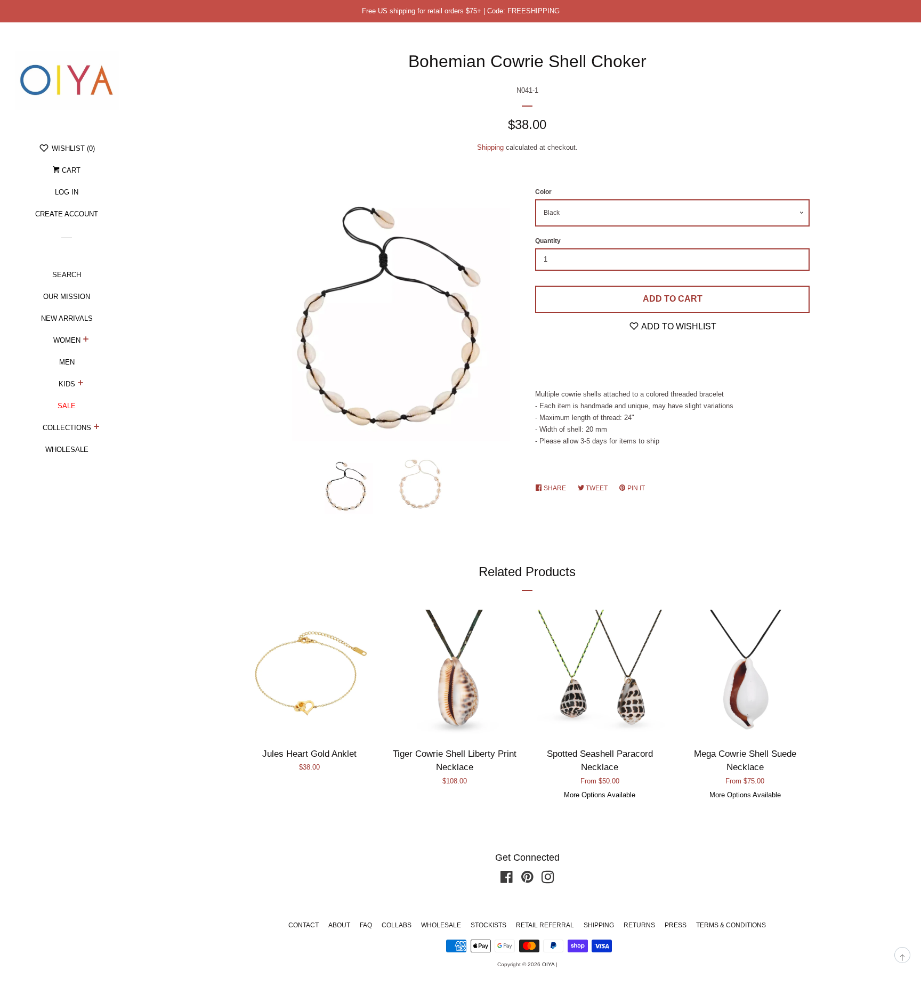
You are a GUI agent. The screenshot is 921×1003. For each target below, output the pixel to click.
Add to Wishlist (678, 326)
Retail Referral (545, 925)
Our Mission (66, 297)
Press (675, 925)
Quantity (548, 241)
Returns (639, 925)
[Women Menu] (86, 340)
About (339, 925)
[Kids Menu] (80, 384)
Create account (66, 214)
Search (66, 275)
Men (67, 362)
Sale (67, 406)
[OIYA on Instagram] (548, 880)
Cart (70, 170)
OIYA (548, 964)
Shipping (490, 147)
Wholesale (66, 450)
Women (66, 340)
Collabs (396, 925)
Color (543, 192)
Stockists (488, 925)
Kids (67, 384)
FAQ (366, 925)
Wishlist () (72, 148)
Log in (66, 192)
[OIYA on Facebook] (506, 880)
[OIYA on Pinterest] (527, 880)
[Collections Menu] (96, 427)
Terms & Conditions (731, 925)
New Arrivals (67, 318)
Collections (67, 428)
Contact (303, 925)
